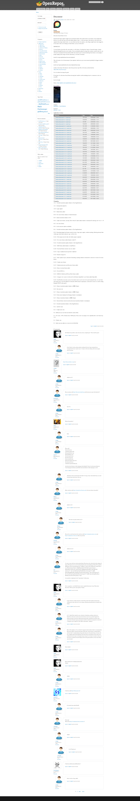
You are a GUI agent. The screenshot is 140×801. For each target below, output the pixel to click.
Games (40, 71)
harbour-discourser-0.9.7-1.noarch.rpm (63, 192)
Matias (55, 496)
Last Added (59, 9)
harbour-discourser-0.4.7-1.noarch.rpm (63, 139)
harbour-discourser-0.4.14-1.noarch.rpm (64, 153)
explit (55, 339)
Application (42, 44)
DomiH (40, 166)
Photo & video (42, 61)
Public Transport (43, 62)
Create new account (42, 27)
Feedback (77, 9)
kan (54, 569)
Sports (41, 65)
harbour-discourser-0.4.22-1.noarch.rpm (64, 171)
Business (41, 49)
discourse (55, 110)
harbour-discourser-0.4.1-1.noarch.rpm (63, 126)
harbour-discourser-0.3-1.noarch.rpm (63, 122)
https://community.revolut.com (71, 535)
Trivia (41, 86)
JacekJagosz (56, 770)
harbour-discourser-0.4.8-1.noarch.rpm (63, 141)
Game (41, 73)
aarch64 (40, 100)
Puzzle (41, 82)
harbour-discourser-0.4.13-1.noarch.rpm (64, 151)
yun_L (40, 165)
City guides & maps (43, 50)
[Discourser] (57, 103)
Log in (92, 326)
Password (40, 22)
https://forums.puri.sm (75, 690)
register (95, 326)
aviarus (40, 162)
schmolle (56, 726)
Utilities (41, 70)
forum (59, 110)
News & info (42, 58)
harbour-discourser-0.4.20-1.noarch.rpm (64, 166)
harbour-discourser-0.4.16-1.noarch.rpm (64, 158)
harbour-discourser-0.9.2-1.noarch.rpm (63, 181)
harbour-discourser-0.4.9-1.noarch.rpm (63, 143)
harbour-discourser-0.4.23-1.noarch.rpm (64, 173)
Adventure (41, 76)
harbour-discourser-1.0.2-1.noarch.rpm (63, 198)
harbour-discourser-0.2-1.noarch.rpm (63, 119)
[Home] (50, 4)
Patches (41, 59)
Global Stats (66, 9)
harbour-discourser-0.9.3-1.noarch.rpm (63, 183)
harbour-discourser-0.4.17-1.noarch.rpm (64, 160)
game (39, 101)
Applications (41, 43)
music (47, 104)
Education (41, 80)
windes (55, 368)
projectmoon (41, 163)
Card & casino (42, 79)
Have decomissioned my (43, 132)
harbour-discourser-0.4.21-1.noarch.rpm (64, 168)
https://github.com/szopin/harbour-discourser (66, 83)
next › (80, 791)
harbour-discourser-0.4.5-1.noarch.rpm (63, 134)
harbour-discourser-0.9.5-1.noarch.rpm (63, 188)
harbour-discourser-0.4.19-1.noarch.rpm (64, 164)
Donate (72, 9)
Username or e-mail (42, 18)
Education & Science (43, 52)
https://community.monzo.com (90, 534)
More (49, 113)
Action (41, 74)
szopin (62, 19)
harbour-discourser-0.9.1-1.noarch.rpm (63, 179)
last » (83, 791)
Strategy (41, 85)
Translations (41, 88)
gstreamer (43, 101)
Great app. (40, 135)
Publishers (53, 9)
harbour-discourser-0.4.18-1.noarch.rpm (64, 162)
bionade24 (56, 398)
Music (41, 55)
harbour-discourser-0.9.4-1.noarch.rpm (63, 185)
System (41, 67)
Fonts (40, 90)
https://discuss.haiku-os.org (68, 362)
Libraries (40, 91)
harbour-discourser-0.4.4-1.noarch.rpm (63, 132)
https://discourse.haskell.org (78, 392)
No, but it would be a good (43, 124)
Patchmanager (42, 109)
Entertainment (42, 53)
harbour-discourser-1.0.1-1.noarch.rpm (63, 196)
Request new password (43, 28)
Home (37, 12)
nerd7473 (56, 697)
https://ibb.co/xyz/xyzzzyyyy (60, 69)
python (40, 111)
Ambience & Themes (44, 47)
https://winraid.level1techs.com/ (79, 490)
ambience (45, 100)
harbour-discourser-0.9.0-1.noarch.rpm (63, 177)
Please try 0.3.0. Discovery (41, 138)
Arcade (41, 77)
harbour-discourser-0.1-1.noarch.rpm (63, 117)
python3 (45, 111)
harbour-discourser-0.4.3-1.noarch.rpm (63, 130)
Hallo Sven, (41, 142)
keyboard (42, 104)
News (48, 9)
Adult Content (42, 46)
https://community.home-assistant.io (77, 721)
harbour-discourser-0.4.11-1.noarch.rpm (64, 147)
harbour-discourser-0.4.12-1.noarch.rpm (64, 149)
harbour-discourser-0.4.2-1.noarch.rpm (63, 128)
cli (48, 100)
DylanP (55, 540)
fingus (55, 425)
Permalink (55, 342)
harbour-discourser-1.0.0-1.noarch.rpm (63, 194)
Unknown (41, 68)
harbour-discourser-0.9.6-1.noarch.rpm (63, 190)
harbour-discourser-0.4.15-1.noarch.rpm (64, 156)
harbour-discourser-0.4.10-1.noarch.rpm (64, 145)
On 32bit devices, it (42, 121)
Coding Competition (42, 41)
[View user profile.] (57, 337)
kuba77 (55, 455)
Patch (40, 106)
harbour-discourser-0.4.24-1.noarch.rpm (64, 175)
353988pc (40, 160)
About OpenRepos (41, 9)
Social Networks (43, 64)
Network (41, 56)
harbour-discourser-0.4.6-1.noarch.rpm (63, 136)
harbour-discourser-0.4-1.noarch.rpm (63, 124)
